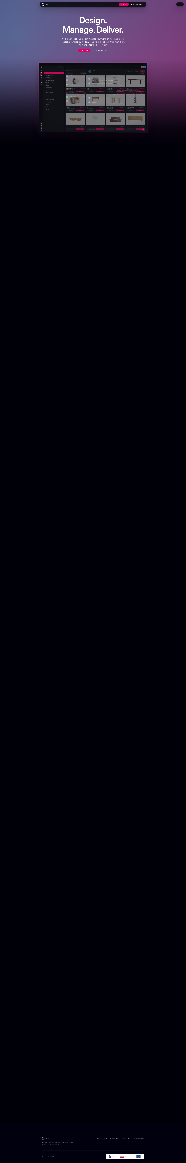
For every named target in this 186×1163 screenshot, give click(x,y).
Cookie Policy (126, 1138)
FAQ (98, 1138)
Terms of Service (138, 1138)
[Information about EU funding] (125, 1156)
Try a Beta (123, 4)
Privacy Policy (114, 1138)
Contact (105, 1138)
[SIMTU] (46, 4)
